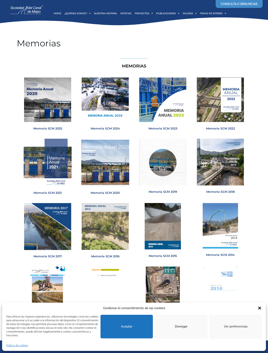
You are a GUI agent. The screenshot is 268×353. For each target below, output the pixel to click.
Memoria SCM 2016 (105, 256)
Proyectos (142, 13)
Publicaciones (166, 13)
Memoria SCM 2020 (105, 193)
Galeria (188, 13)
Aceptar (126, 326)
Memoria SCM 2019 (163, 192)
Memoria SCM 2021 (48, 193)
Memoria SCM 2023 (162, 128)
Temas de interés (211, 13)
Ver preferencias (235, 326)
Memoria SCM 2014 (220, 255)
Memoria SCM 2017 (48, 256)
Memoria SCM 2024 (105, 128)
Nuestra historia (105, 13)
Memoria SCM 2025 (47, 128)
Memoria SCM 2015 (163, 256)
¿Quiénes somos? (75, 13)
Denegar (181, 326)
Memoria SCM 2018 (220, 192)
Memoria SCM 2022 (220, 128)
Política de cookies (17, 345)
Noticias (125, 13)
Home (57, 13)
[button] (260, 308)
